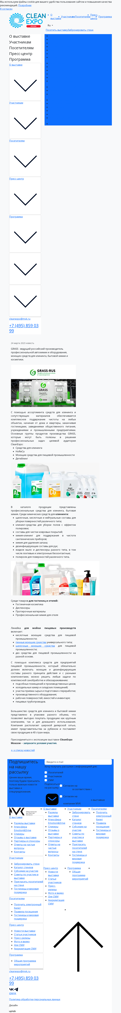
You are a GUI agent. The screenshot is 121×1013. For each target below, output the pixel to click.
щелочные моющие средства (35, 645)
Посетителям (17, 140)
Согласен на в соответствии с (85, 789)
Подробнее (24, 5)
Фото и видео (57, 110)
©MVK (12, 993)
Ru (49, 25)
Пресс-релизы (57, 107)
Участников (55, 776)
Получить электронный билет (66, 87)
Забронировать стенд (62, 63)
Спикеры (54, 43)
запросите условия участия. (40, 743)
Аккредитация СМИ (60, 117)
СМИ (51, 780)
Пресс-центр (16, 178)
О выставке (15, 64)
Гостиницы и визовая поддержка (68, 81)
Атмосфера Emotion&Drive (64, 39)
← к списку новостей (23, 750)
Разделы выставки (59, 36)
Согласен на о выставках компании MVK (86, 800)
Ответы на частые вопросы (65, 53)
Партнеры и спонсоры (62, 50)
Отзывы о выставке (60, 46)
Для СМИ (54, 114)
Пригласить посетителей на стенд (69, 77)
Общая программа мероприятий (68, 123)
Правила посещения (61, 90)
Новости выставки (60, 100)
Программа (16, 216)
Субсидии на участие (61, 70)
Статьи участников (60, 103)
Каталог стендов (58, 66)
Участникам (16, 102)
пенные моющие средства (31, 642)
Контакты (54, 57)
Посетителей (55, 772)
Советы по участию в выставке (67, 73)
